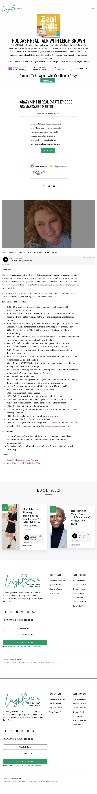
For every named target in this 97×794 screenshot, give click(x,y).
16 (5, 507)
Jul (5, 512)
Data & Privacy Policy (34, 646)
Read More (27, 546)
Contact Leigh (78, 606)
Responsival (18, 660)
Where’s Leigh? (55, 593)
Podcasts (12, 252)
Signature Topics (55, 589)
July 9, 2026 (74, 528)
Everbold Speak (78, 593)
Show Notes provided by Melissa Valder (24, 463)
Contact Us (47, 80)
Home (4, 252)
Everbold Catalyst (79, 585)
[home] (12, 6)
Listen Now (48, 150)
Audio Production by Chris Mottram (23, 460)
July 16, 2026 (27, 529)
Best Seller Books (79, 580)
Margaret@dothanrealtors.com (55, 426)
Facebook (52, 422)
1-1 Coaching (78, 597)
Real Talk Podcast (79, 602)
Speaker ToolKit (55, 585)
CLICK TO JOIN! (25, 642)
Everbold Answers (79, 589)
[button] (93, 8)
